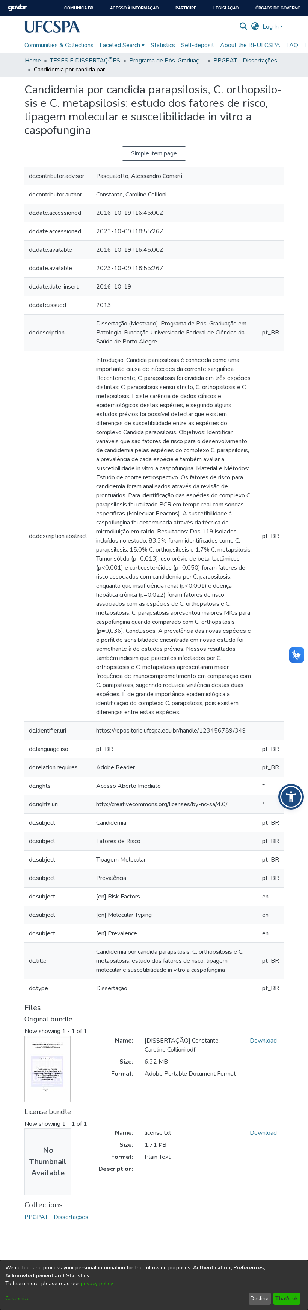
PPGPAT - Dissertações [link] (245, 60)
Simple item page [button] (154, 153)
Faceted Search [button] (120, 45)
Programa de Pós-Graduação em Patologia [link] (166, 60)
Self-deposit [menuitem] (197, 45)
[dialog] (154, 1285)
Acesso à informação (134, 8)
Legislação (226, 8)
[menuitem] (122, 45)
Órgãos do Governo (277, 8)
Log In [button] (271, 27)
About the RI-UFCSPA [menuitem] (250, 45)
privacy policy (97, 1283)
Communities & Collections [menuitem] (59, 45)
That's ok (286, 1298)
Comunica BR (78, 8)
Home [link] (33, 60)
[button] (52, 27)
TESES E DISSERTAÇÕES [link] (85, 60)
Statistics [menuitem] (163, 45)
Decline (260, 1298)
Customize (17, 1298)
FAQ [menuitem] (292, 45)
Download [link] (263, 1040)
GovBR (17, 7)
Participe (185, 8)
